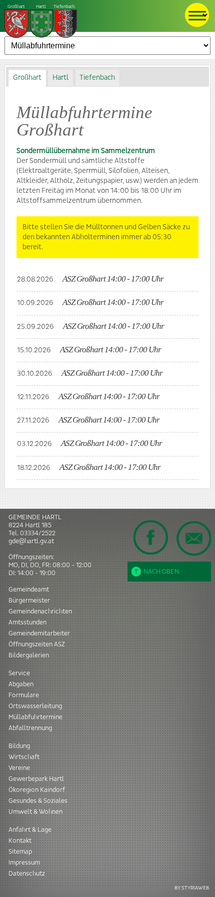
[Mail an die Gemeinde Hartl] (193, 538)
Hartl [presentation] (60, 77)
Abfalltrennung (30, 728)
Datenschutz (26, 874)
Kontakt (20, 841)
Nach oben (161, 572)
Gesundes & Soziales (38, 801)
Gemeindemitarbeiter (39, 633)
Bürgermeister (29, 600)
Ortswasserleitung (35, 706)
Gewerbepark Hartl (36, 779)
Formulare (23, 695)
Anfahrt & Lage (30, 830)
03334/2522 (38, 533)
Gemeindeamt (28, 590)
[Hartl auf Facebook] (151, 537)
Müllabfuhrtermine (35, 717)
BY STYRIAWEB (191, 888)
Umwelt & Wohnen (35, 812)
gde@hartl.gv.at (31, 541)
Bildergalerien (28, 655)
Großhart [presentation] (27, 77)
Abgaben (21, 684)
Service (19, 673)
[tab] (27, 78)
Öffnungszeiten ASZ (36, 644)
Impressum (24, 863)
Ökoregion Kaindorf (36, 790)
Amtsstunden (27, 622)
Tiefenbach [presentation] (97, 77)
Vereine (19, 768)
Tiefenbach (41, 6)
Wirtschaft (24, 757)
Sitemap (20, 852)
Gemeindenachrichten (40, 611)
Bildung (19, 746)
